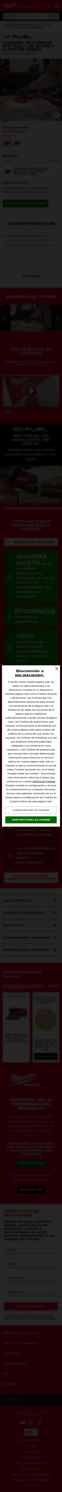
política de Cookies (43, 781)
